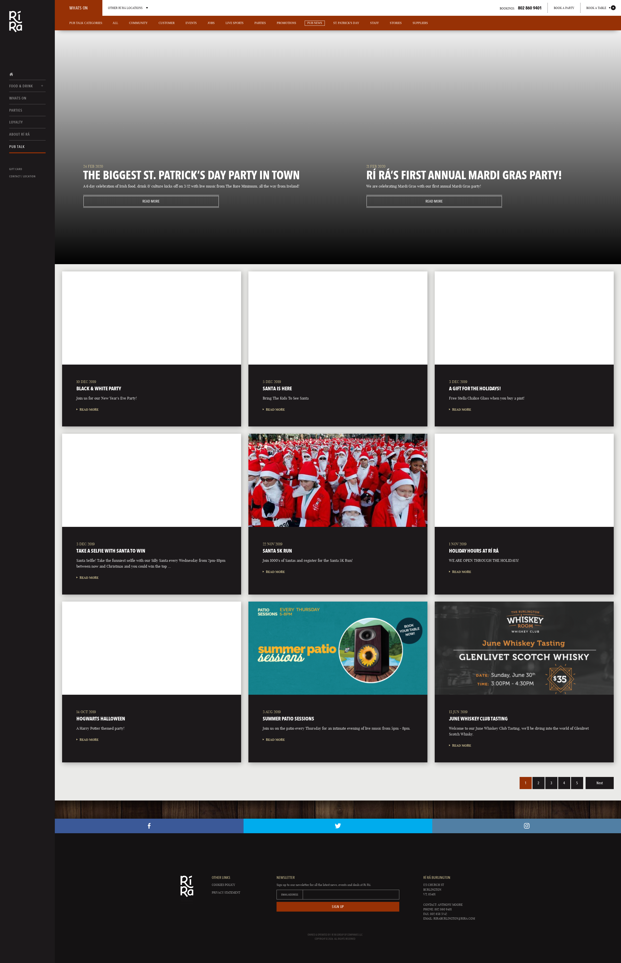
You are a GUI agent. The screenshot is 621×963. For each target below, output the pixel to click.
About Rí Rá (19, 134)
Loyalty (16, 122)
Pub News (314, 23)
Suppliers (420, 23)
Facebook (149, 826)
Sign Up (338, 907)
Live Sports (235, 23)
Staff (374, 23)
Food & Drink (21, 86)
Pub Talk (17, 146)
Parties (15, 110)
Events (191, 23)
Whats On (17, 98)
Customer (167, 23)
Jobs (211, 23)
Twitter (338, 826)
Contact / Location (22, 176)
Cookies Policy (223, 885)
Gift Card (15, 169)
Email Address (289, 894)
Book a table (596, 8)
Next (599, 783)
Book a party (564, 8)
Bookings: (521, 7)
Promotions (286, 23)
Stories (396, 23)
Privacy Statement (226, 892)
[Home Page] (15, 25)
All (115, 23)
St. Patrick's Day (346, 23)
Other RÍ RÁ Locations (125, 8)
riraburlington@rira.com (454, 918)
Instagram (526, 826)
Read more (121, 201)
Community (138, 23)
